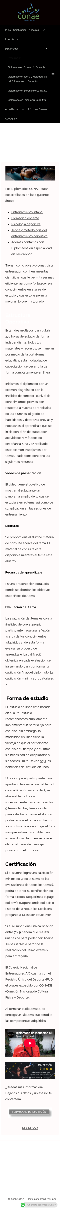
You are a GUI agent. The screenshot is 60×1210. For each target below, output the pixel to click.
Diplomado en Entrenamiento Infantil (27, 90)
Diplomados (11, 48)
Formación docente (25, 218)
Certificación (19, 30)
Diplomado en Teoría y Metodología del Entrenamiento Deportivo (27, 79)
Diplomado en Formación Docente (26, 67)
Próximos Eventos (37, 109)
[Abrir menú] (53, 74)
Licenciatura (11, 39)
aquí (43, 761)
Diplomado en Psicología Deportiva (27, 100)
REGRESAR (30, 1128)
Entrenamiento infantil (27, 212)
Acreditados (11, 109)
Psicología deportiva (25, 224)
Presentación (14, 58)
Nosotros (34, 30)
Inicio (8, 30)
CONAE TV (11, 118)
